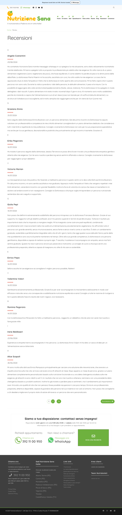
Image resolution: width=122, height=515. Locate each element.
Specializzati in (76, 18)
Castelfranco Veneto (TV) (46, 497)
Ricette (93, 18)
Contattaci (111, 18)
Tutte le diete (67, 487)
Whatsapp (75, 2)
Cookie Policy (12, 491)
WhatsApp (26, 7)
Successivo (106, 401)
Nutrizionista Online (69, 476)
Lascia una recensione (97, 467)
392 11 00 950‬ (21, 475)
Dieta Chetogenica (69, 485)
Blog (97, 18)
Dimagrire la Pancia (69, 480)
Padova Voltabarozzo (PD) (46, 485)
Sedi (70, 18)
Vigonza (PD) (41, 491)
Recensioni (103, 18)
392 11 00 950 (14, 7)
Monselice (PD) (42, 482)
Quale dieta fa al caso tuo (71, 471)
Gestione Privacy (13, 493)
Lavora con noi (95, 478)
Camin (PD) (40, 479)
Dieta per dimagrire (69, 473)
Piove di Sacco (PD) (43, 488)
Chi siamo (65, 18)
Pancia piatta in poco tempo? (72, 482)
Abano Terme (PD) (43, 475)
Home (59, 18)
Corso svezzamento (69, 478)
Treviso (39, 494)
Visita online (86, 18)
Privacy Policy (12, 489)
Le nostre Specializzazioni (71, 469)
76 (59, 401)
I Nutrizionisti (67, 467)
